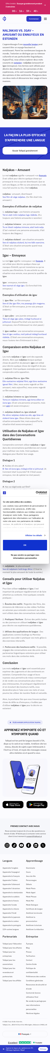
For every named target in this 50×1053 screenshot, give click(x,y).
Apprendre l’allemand (11, 884)
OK (24, 545)
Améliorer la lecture (34, 925)
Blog (28, 948)
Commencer (34, 19)
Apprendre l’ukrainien (11, 888)
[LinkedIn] (35, 845)
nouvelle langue (30, 44)
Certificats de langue (34, 909)
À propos (29, 944)
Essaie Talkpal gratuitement (25, 150)
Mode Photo (31, 888)
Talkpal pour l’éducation (12, 944)
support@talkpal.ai (34, 836)
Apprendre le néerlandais (13, 892)
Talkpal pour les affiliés (12, 980)
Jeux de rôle (31, 876)
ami (8, 406)
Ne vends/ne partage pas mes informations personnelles (36, 1005)
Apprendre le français (11, 876)
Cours (28, 872)
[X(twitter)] (43, 845)
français (42, 175)
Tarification (30, 956)
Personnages (31, 880)
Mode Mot (30, 901)
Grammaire (30, 868)
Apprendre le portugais (12, 925)
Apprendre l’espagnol (11, 872)
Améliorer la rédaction (35, 929)
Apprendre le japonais (11, 917)
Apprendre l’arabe (10, 905)
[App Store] (13, 804)
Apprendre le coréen (11, 921)
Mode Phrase (31, 896)
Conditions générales (34, 980)
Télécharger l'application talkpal (26, 722)
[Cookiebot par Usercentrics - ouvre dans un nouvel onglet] (36, 493)
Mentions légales (33, 1013)
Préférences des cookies (36, 976)
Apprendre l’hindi (9, 913)
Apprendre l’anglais (10, 868)
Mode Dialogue (32, 905)
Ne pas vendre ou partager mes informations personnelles (25, 556)
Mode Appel (30, 892)
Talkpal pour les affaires (12, 948)
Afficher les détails (33, 535)
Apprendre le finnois (11, 901)
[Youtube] (21, 845)
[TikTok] (14, 845)
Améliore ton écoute (34, 913)
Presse (29, 952)
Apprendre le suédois (11, 896)
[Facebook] (28, 845)
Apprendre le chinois (11, 909)
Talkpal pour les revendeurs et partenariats (9, 972)
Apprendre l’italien (10, 880)
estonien (18, 62)
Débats (29, 884)
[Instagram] (7, 845)
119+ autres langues (11, 929)
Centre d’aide (31, 964)
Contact (29, 960)
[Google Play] (37, 804)
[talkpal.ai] (4, 18)
